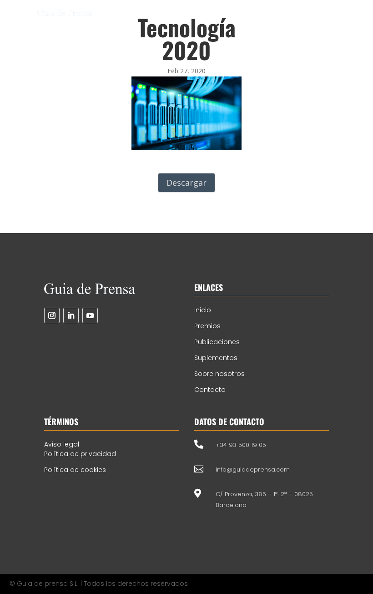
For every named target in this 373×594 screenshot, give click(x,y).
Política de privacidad (80, 453)
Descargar (186, 182)
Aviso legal (61, 444)
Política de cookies (75, 469)
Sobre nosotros (219, 373)
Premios (207, 325)
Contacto (210, 389)
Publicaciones (217, 341)
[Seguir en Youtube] (90, 315)
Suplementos (215, 357)
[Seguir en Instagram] (52, 315)
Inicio (202, 310)
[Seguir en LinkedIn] (71, 315)
